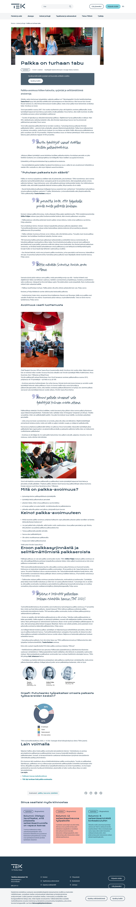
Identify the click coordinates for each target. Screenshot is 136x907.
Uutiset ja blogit (45, 16)
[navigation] (123, 6)
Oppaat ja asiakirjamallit (49, 885)
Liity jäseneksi (96, 6)
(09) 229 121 (14, 885)
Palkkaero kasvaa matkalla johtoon (34, 776)
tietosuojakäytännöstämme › (42, 903)
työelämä (54, 793)
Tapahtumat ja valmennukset (66, 16)
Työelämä (25, 70)
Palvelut (45, 877)
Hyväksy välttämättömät (96, 898)
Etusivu (13, 23)
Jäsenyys (31, 16)
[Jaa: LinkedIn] (90, 793)
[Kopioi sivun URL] (100, 793)
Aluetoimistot (76, 881)
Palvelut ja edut (16, 16)
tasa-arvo (46, 793)
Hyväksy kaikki (118, 898)
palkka (40, 793)
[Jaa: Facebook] (85, 793)
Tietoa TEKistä (87, 16)
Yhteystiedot (75, 877)
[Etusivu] (18, 8)
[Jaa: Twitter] (95, 793)
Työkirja (100, 16)
